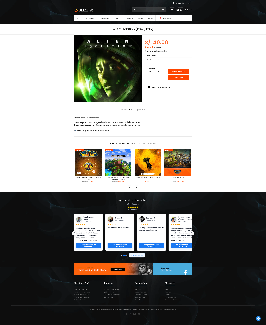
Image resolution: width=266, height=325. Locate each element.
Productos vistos (147, 143)
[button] (190, 3)
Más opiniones (137, 255)
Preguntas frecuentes (111, 289)
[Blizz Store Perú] (83, 12)
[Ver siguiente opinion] (192, 233)
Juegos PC (138, 289)
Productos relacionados (122, 143)
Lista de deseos (170, 297)
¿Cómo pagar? (109, 292)
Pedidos (168, 289)
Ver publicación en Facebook (88, 245)
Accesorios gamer (141, 295)
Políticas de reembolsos (82, 297)
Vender (167, 295)
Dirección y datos (171, 300)
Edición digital (150, 56)
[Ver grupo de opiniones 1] (121, 255)
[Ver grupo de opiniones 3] (126, 255)
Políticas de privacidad (81, 295)
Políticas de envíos (80, 300)
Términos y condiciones (82, 292)
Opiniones (140, 109)
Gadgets (137, 300)
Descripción (126, 109)
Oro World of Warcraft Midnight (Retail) (148, 177)
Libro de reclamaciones (112, 295)
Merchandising (140, 297)
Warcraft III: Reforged (177, 177)
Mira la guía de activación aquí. (93, 130)
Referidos (168, 292)
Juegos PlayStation (141, 292)
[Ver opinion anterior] (74, 233)
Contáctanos (108, 297)
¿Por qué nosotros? (80, 289)
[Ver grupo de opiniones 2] (124, 255)
